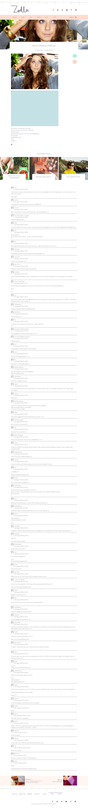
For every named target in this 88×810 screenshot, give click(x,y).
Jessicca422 (17, 622)
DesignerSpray (18, 452)
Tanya (15, 761)
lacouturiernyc (18, 670)
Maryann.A (17, 257)
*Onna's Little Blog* (19, 281)
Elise (15, 598)
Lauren (16, 443)
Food (23, 17)
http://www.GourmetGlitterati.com (20, 639)
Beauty (15, 17)
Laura (15, 352)
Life (31, 17)
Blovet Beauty (18, 544)
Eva (15, 467)
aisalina (16, 721)
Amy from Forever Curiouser (21, 215)
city (15, 746)
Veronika (16, 460)
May (15, 427)
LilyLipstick (17, 526)
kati (15, 230)
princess (16, 698)
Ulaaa (15, 412)
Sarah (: (16, 590)
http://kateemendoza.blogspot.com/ (66, 227)
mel (15, 359)
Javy (15, 344)
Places (39, 17)
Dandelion (17, 534)
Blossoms (16, 731)
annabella (16, 272)
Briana (15, 661)
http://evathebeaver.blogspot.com (20, 475)
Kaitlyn (16, 514)
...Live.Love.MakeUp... (19, 579)
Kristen (16, 632)
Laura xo (16, 207)
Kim (15, 241)
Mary (15, 652)
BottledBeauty (18, 506)
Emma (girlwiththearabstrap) (21, 329)
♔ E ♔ (16, 478)
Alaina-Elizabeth (18, 435)
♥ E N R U (17, 753)
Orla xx (16, 714)
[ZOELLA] (20, 9)
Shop (54, 17)
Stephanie (16, 249)
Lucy (15, 295)
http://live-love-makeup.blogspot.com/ (21, 587)
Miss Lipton (17, 642)
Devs (15, 187)
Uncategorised (48, 50)
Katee (15, 223)
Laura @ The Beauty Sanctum (22, 336)
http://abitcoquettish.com (17, 681)
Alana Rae (16, 572)
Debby (16, 384)
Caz (15, 319)
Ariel (15, 498)
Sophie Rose (17, 376)
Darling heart (17, 485)
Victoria (16, 393)
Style (46, 17)
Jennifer (16, 200)
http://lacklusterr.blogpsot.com (19, 561)
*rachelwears (17, 304)
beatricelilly (17, 312)
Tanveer (16, 738)
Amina (15, 564)
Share (74, 56)
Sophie (16, 685)
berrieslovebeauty (19, 367)
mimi (15, 552)
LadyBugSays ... (18, 607)
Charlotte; (16, 615)
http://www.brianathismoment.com (21, 667)
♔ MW (16, 706)
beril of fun (17, 264)
